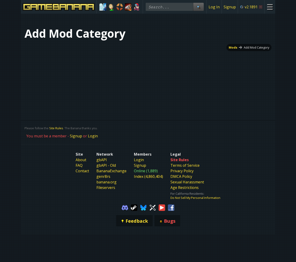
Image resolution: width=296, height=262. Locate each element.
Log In (214, 6)
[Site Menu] (269, 7)
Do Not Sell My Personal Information (195, 198)
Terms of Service (185, 165)
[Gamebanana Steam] (134, 207)
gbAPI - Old (106, 165)
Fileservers (105, 187)
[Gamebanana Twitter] (152, 207)
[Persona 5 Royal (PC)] (128, 7)
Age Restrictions (184, 187)
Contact (82, 170)
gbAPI (101, 159)
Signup (230, 6)
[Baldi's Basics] (111, 7)
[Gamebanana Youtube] (162, 207)
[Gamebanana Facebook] (171, 207)
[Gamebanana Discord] (125, 207)
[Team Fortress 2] (119, 7)
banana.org (106, 182)
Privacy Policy (182, 170)
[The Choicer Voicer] (103, 7)
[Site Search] (198, 7)
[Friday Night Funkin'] (136, 7)
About (81, 159)
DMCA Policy (181, 176)
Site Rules (56, 128)
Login (93, 136)
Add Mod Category (256, 47)
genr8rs (103, 176)
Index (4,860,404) (148, 176)
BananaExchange (111, 170)
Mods (233, 47)
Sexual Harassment (187, 182)
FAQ (79, 165)
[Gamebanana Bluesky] (143, 207)
